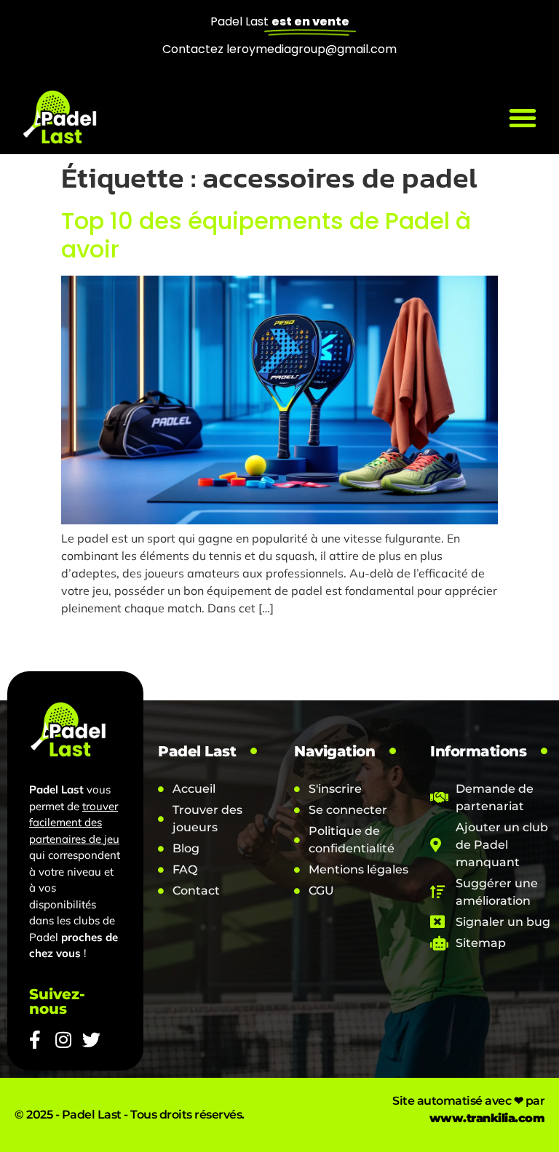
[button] (522, 118)
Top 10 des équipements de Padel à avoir (266, 234)
